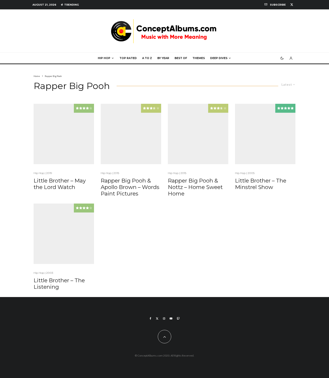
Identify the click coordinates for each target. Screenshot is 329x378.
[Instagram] (164, 318)
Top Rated (128, 58)
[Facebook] (150, 318)
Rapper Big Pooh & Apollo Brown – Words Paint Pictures (130, 187)
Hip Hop (104, 58)
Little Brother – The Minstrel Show (260, 184)
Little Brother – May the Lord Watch (60, 184)
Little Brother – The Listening (59, 283)
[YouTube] (171, 318)
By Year (163, 58)
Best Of (181, 58)
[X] (291, 4)
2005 (251, 173)
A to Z (147, 58)
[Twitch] (178, 318)
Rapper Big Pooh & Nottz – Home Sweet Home (195, 187)
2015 (116, 173)
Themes (198, 58)
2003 (49, 272)
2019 (49, 173)
